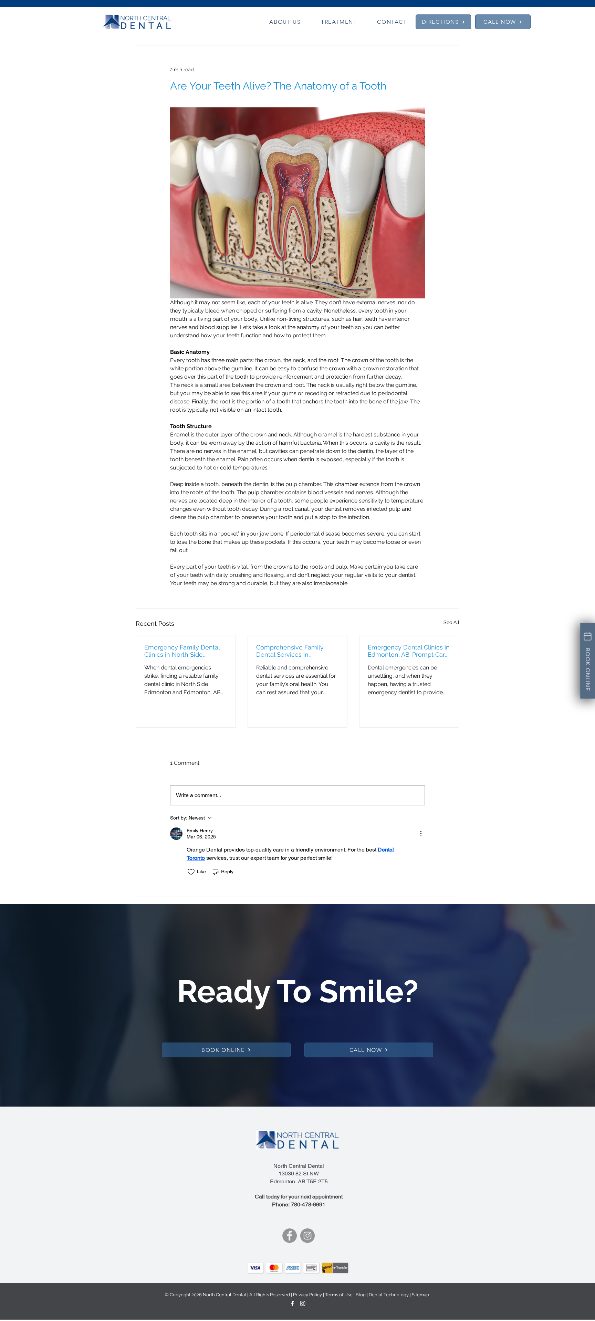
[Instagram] (307, 1235)
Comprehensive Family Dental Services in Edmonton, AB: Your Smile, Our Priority (294, 651)
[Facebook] (289, 1235)
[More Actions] (421, 833)
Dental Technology (389, 1294)
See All (451, 622)
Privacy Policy (307, 1294)
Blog (361, 1294)
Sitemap (420, 1294)
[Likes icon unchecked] (191, 872)
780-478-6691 (308, 1204)
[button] (285, 22)
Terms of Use (339, 1294)
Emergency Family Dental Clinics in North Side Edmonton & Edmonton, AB (184, 651)
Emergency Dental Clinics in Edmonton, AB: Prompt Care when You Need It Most (409, 651)
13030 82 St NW (299, 1173)
